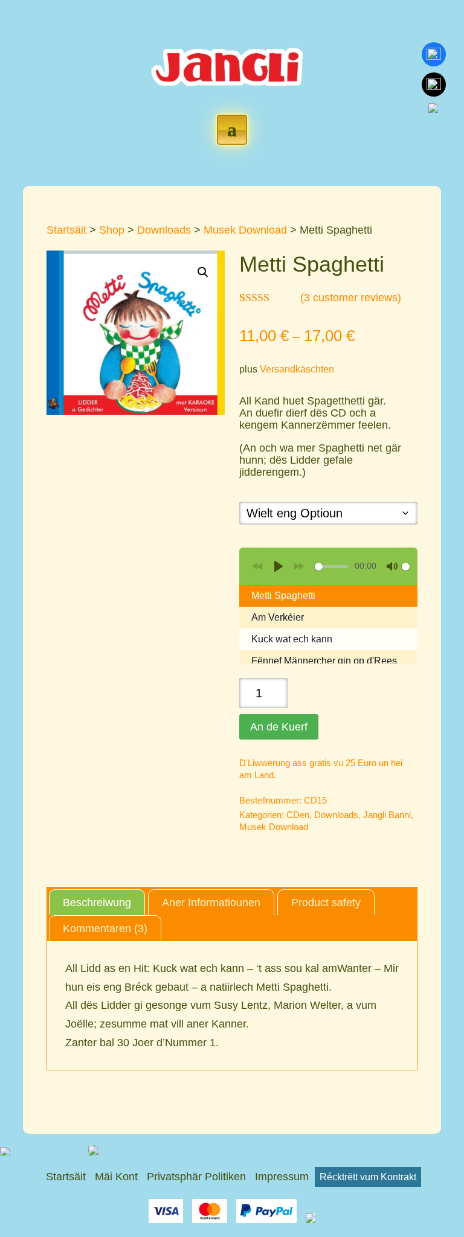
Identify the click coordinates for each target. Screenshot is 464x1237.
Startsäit (66, 230)
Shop (111, 230)
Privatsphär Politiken (196, 1177)
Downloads (164, 230)
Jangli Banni (387, 815)
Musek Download (245, 230)
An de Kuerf (279, 727)
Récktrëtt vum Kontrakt (368, 1176)
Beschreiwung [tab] (97, 903)
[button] (203, 272)
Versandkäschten (297, 368)
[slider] (332, 566)
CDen (297, 815)
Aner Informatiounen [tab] (211, 903)
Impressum (282, 1177)
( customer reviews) (350, 298)
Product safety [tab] (326, 903)
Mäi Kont (116, 1177)
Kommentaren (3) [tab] (105, 928)
